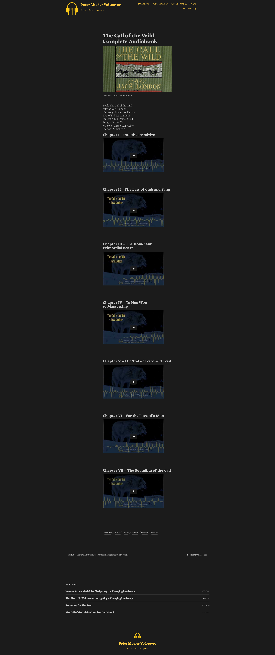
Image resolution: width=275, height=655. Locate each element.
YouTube (154, 532)
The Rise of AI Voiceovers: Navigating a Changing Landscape (99, 598)
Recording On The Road (197, 554)
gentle (126, 532)
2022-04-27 (205, 612)
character (108, 532)
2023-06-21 (206, 598)
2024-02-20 (205, 591)
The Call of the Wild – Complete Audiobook (90, 612)
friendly (118, 532)
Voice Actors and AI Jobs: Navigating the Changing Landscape (100, 591)
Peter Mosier (114, 95)
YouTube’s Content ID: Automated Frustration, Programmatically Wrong (98, 554)
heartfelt (135, 532)
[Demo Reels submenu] (150, 3)
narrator (144, 532)
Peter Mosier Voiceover (100, 4)
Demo (130, 95)
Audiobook (124, 95)
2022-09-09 (205, 605)
